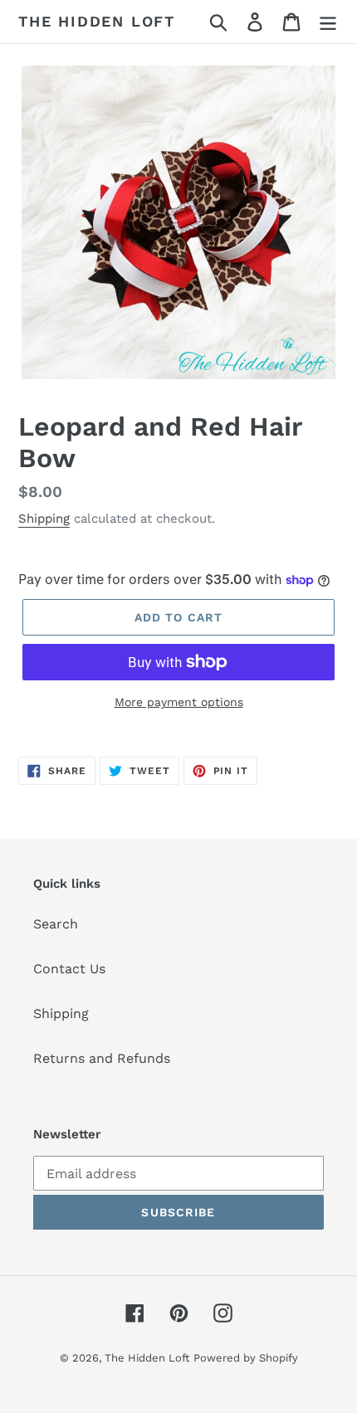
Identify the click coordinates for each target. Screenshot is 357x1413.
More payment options (179, 702)
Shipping (44, 518)
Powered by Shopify (245, 1358)
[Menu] (328, 22)
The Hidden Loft (96, 21)
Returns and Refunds (101, 1058)
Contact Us (69, 969)
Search (55, 924)
